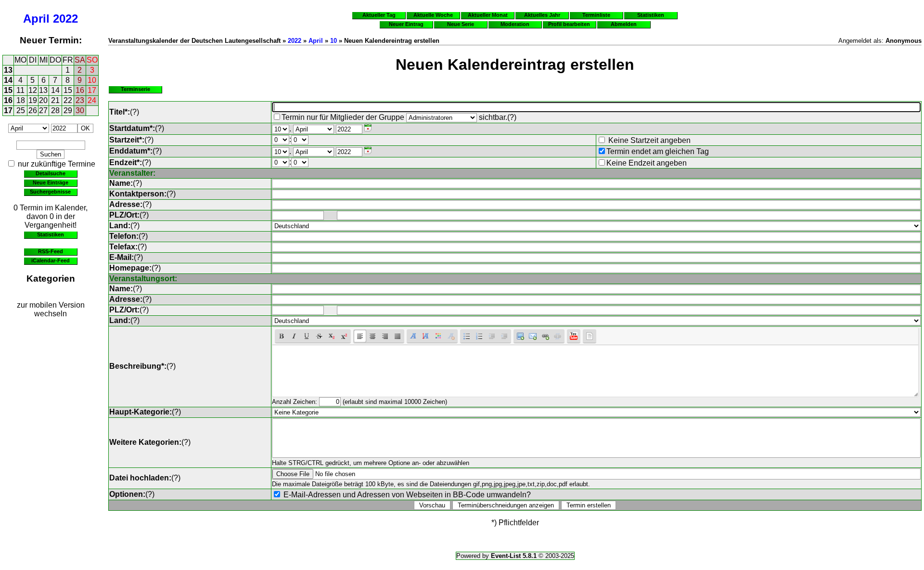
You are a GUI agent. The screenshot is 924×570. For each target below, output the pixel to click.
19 (32, 100)
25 (20, 110)
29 (68, 110)
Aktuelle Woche (433, 15)
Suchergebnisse (50, 191)
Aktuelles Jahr (542, 15)
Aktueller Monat (488, 15)
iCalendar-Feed (50, 260)
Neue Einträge (50, 182)
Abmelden (624, 24)
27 (43, 110)
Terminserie (135, 89)
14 (8, 80)
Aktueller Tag (379, 15)
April (36, 18)
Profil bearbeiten (569, 24)
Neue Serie (460, 24)
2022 (65, 18)
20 (43, 100)
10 (92, 80)
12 (32, 90)
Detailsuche (50, 173)
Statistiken (50, 234)
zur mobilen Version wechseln (51, 309)
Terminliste (596, 15)
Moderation (514, 24)
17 (92, 90)
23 (80, 100)
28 (55, 110)
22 (68, 100)
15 (8, 90)
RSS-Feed (50, 251)
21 (55, 100)
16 (80, 90)
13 (8, 70)
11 (20, 90)
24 (92, 100)
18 (20, 100)
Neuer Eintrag (406, 24)
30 (80, 110)
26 (32, 110)
